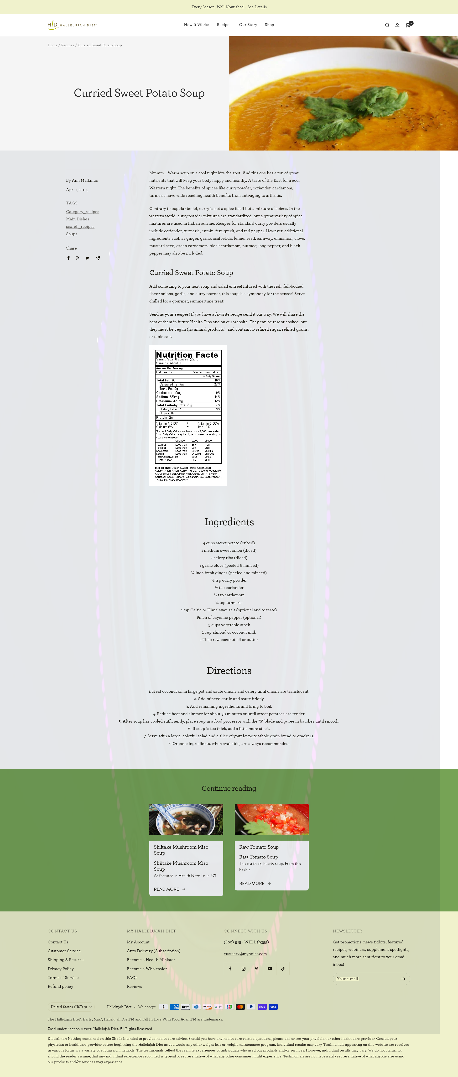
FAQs (132, 978)
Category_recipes (82, 212)
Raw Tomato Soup (259, 847)
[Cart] (407, 25)
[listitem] (69, 258)
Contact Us (58, 942)
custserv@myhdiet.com (245, 954)
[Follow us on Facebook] (230, 968)
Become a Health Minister (151, 960)
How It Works (196, 25)
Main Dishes (77, 219)
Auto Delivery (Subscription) (154, 951)
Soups (71, 234)
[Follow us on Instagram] (243, 968)
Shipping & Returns (65, 960)
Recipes (224, 25)
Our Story (248, 25)
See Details (257, 7)
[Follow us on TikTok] (282, 968)
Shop (269, 25)
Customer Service (64, 951)
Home (52, 45)
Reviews (134, 986)
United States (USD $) (69, 1007)
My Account (138, 942)
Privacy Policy (61, 969)
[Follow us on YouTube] (269, 968)
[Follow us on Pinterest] (256, 968)
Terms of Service (63, 978)
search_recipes (80, 226)
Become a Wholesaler (147, 969)
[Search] (387, 25)
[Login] (397, 25)
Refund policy (60, 986)
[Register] (403, 979)
